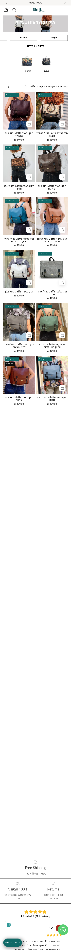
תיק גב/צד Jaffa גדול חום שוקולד (19, 134)
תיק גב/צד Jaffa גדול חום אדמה (19, 399)
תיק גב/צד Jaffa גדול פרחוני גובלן (52, 134)
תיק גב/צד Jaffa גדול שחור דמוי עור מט (19, 346)
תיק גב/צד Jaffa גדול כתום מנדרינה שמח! (52, 240)
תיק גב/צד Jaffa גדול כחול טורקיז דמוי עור (19, 240)
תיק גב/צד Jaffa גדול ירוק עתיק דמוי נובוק (52, 346)
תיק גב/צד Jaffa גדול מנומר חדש (19, 187)
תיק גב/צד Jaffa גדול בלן (19, 291)
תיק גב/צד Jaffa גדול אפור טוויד (52, 293)
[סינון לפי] (7, 87)
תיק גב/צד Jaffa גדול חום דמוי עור (52, 187)
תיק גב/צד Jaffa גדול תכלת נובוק (52, 399)
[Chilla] (39, 10)
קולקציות (52, 86)
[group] (35, 2)
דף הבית (64, 86)
